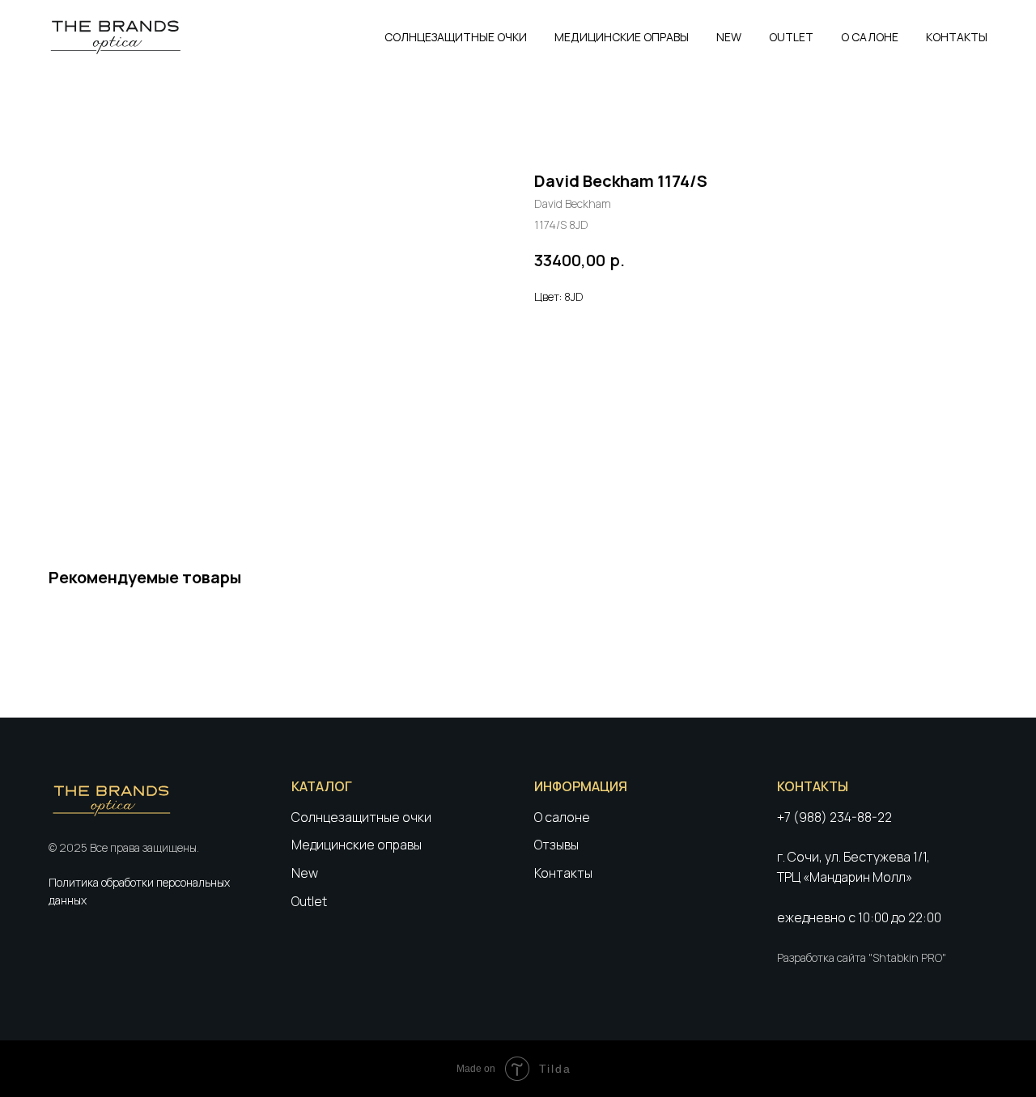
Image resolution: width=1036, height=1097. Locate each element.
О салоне (562, 817)
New (304, 873)
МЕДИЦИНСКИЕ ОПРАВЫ (621, 36)
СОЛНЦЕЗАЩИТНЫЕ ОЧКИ (455, 36)
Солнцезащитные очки (361, 817)
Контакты (563, 873)
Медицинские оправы (356, 844)
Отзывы (556, 844)
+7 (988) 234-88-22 (834, 817)
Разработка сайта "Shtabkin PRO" (861, 957)
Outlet (309, 901)
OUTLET (791, 36)
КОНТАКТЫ (956, 36)
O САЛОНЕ (869, 36)
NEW (728, 36)
